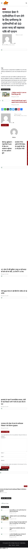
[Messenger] (3, 548)
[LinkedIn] (2, 548)
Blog (10, 545)
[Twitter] (1, 548)
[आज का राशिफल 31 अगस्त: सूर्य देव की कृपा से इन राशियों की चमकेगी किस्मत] (4, 511)
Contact (17, 545)
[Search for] (26, 3)
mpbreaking (22, 543)
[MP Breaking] (5, 3)
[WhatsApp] (6, 548)
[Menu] (1, 3)
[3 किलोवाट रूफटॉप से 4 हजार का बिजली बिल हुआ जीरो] (4, 517)
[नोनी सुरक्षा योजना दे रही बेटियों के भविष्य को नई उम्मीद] (4, 529)
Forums (13, 545)
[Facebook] (0, 548)
